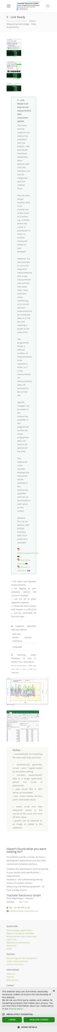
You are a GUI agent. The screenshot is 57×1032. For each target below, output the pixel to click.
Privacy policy (16, 1008)
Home (32, 20)
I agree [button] (12, 1019)
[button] (28, 1027)
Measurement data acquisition (22, 936)
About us (11, 973)
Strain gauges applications (20, 930)
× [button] (54, 991)
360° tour (23, 901)
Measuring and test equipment (22, 958)
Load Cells (12, 939)
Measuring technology (18, 23)
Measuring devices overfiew (20, 933)
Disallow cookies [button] (39, 1019)
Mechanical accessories (18, 942)
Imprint (10, 976)
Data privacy (13, 980)
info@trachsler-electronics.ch (23, 911)
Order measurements (17, 961)
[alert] (28, 1010)
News (9, 948)
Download (11, 945)
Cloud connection (15, 964)
